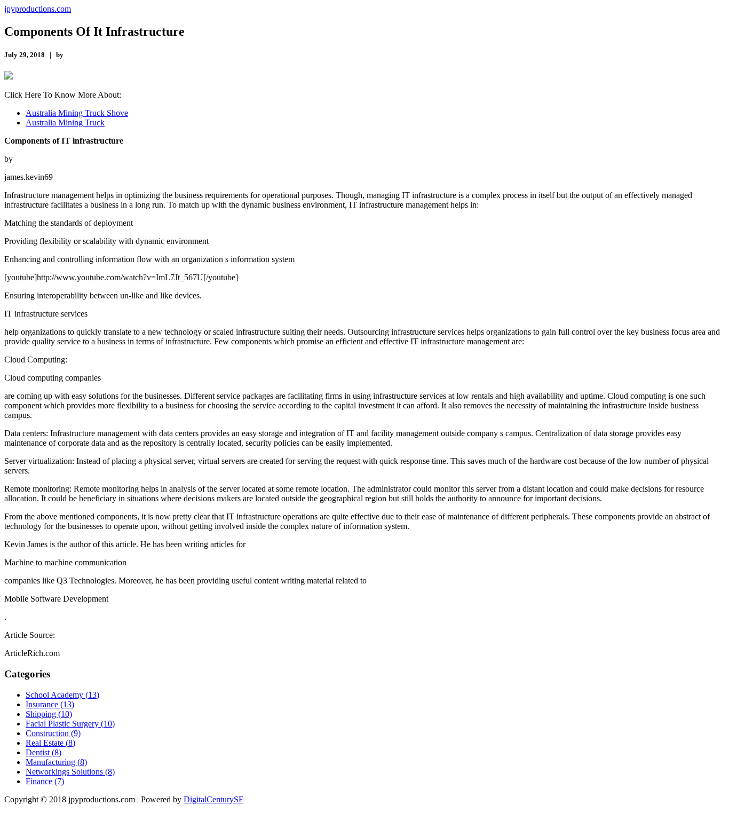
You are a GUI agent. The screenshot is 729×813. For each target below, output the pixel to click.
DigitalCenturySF (213, 799)
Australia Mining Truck (65, 122)
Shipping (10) (49, 714)
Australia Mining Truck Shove (77, 112)
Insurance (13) (50, 704)
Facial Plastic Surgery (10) (70, 723)
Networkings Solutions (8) (70, 771)
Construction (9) (53, 733)
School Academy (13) (62, 694)
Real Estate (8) (50, 742)
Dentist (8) (43, 752)
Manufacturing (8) (56, 762)
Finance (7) (45, 781)
